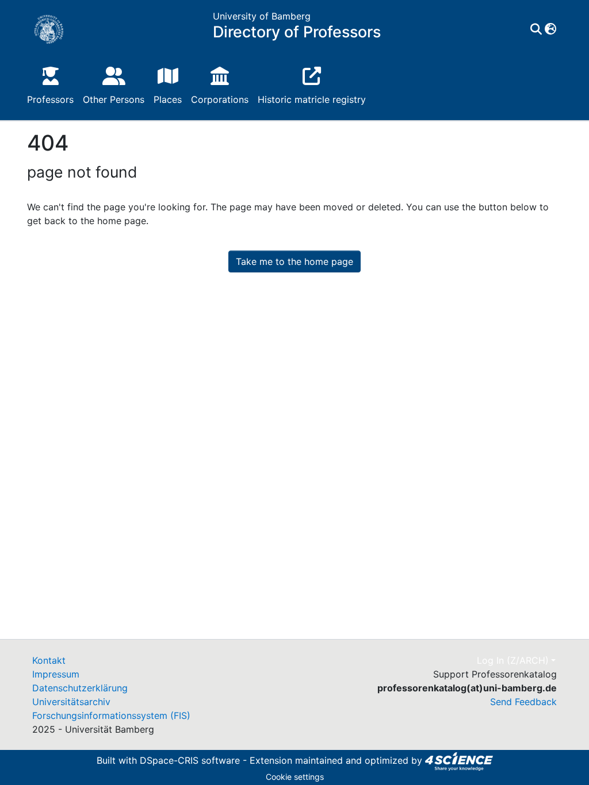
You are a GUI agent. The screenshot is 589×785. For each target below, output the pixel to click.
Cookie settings (295, 777)
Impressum (55, 674)
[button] (550, 29)
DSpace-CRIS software (190, 760)
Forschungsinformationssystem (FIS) (111, 715)
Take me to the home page (294, 261)
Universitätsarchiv (71, 701)
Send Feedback (523, 701)
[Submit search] (536, 29)
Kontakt (49, 660)
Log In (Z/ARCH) (513, 660)
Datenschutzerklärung (80, 688)
